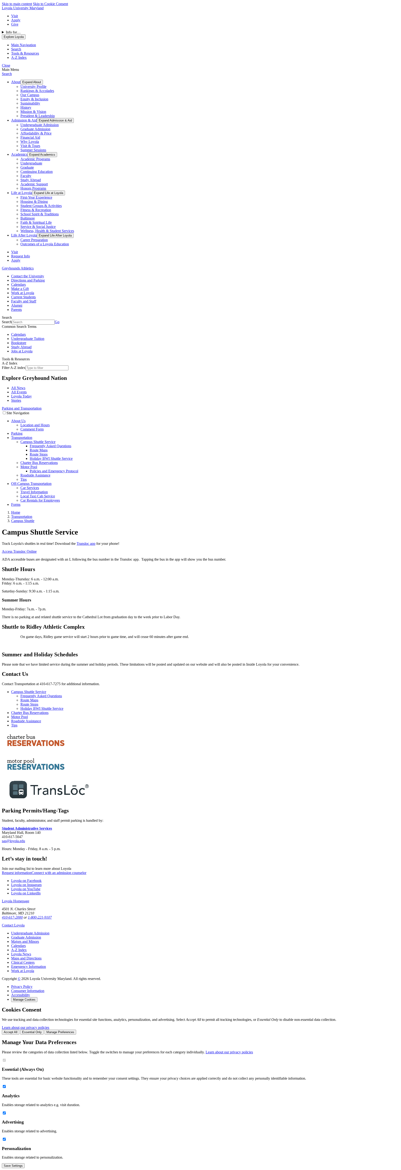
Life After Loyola (24, 235)
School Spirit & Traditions (39, 214)
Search (7, 74)
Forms (15, 504)
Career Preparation (34, 240)
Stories (16, 400)
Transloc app (86, 544)
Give (14, 24)
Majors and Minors (25, 941)
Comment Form (32, 429)
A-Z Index (19, 950)
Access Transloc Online (19, 551)
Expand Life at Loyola (48, 193)
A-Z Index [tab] (19, 57)
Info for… (13, 32)
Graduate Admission (35, 129)
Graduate (27, 167)
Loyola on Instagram (26, 885)
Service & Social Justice (38, 227)
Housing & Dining (34, 202)
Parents (16, 310)
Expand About (31, 82)
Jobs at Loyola (21, 351)
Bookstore (18, 343)
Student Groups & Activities (41, 206)
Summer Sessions (33, 150)
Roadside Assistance (35, 475)
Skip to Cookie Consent (50, 4)
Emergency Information (28, 967)
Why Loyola (29, 142)
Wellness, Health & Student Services (47, 231)
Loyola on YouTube (25, 889)
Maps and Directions (26, 958)
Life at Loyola (21, 193)
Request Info (20, 256)
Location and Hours (35, 425)
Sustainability (30, 103)
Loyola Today (21, 396)
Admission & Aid (24, 120)
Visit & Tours (30, 146)
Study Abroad (30, 180)
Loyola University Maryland (23, 8)
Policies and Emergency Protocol (54, 471)
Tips (23, 479)
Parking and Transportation (22, 408)
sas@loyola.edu (13, 841)
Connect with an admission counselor (59, 873)
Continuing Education (36, 172)
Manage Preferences (60, 1032)
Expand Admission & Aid (55, 120)
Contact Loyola (13, 925)
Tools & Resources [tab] (25, 53)
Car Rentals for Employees (40, 500)
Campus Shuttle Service (37, 442)
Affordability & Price (36, 133)
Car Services (29, 488)
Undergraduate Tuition (27, 339)
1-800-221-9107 (40, 917)
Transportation (21, 438)
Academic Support (34, 184)
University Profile (33, 87)
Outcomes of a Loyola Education (44, 244)
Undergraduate (31, 163)
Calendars (18, 284)
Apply (15, 20)
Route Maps (39, 450)
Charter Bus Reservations (39, 463)
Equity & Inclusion (34, 99)
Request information (17, 873)
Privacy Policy (21, 987)
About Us (18, 421)
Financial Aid (30, 137)
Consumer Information (27, 991)
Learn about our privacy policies (25, 1027)
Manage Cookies (24, 999)
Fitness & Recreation (35, 210)
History (25, 107)
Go (57, 322)
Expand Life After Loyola (55, 235)
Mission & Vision (33, 112)
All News (18, 388)
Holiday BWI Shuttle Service (51, 458)
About (15, 82)
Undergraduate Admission (39, 125)
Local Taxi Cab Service (37, 496)
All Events (19, 392)
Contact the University (27, 276)
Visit (14, 16)
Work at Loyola (22, 293)
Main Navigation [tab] (23, 45)
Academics (19, 154)
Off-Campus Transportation (31, 484)
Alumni (16, 305)
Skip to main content (17, 4)
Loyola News (21, 954)
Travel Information (34, 492)
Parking (17, 433)
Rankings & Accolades (37, 91)
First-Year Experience (36, 197)
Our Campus (29, 95)
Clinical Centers (23, 962)
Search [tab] (16, 49)
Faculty (25, 176)
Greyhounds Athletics (18, 268)
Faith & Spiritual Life (36, 222)
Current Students (23, 297)
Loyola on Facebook (26, 881)
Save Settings (13, 1165)
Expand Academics (42, 154)
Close (6, 65)
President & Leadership (37, 116)
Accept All (10, 1032)
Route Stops (39, 454)
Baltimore (27, 218)
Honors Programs (33, 188)
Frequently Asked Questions (50, 446)
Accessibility (20, 995)
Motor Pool (28, 467)
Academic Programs (35, 159)
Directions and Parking (28, 280)
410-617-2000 (12, 917)
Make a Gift (20, 289)
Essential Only (32, 1032)
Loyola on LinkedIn (26, 893)
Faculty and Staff (23, 301)
